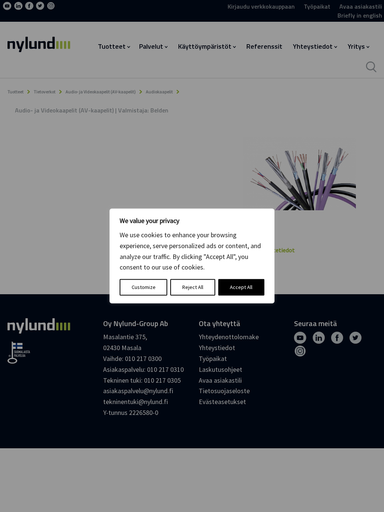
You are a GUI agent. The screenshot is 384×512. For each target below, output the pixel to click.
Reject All (192, 287)
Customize (144, 287)
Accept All (241, 287)
